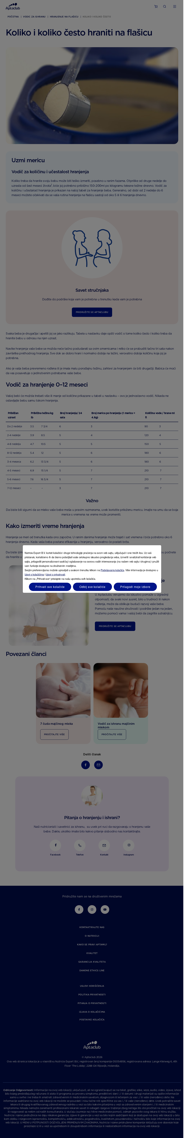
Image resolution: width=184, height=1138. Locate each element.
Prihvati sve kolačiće (50, 587)
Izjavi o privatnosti (55, 574)
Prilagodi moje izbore (135, 587)
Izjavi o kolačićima (34, 574)
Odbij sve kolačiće (92, 587)
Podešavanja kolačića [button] (112, 570)
